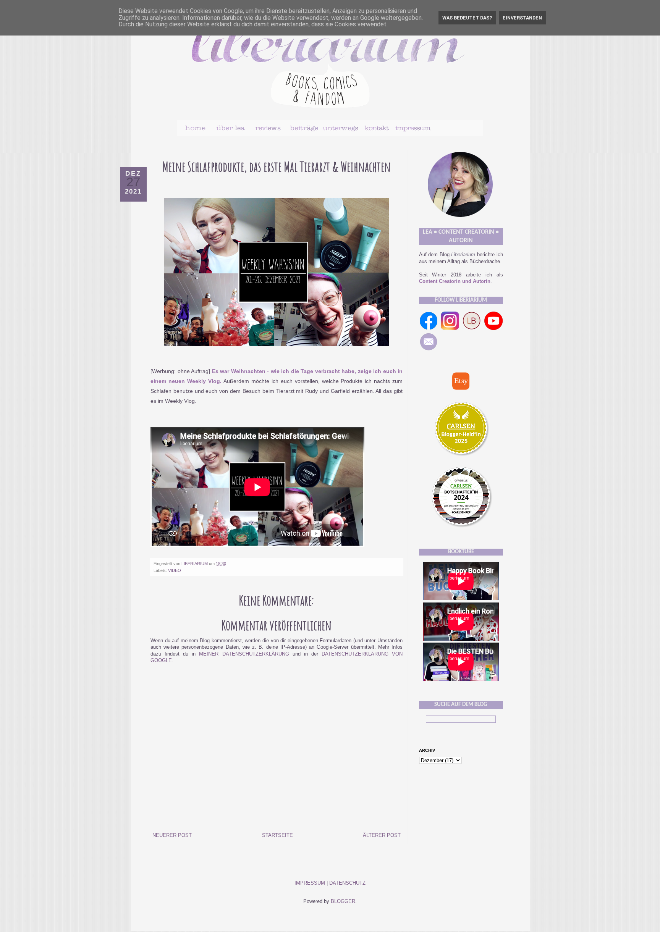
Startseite (277, 835)
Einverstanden (522, 18)
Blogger (343, 901)
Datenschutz (347, 883)
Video (174, 570)
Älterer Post (382, 835)
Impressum (309, 883)
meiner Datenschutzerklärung (244, 654)
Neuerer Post (172, 835)
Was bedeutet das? (467, 18)
